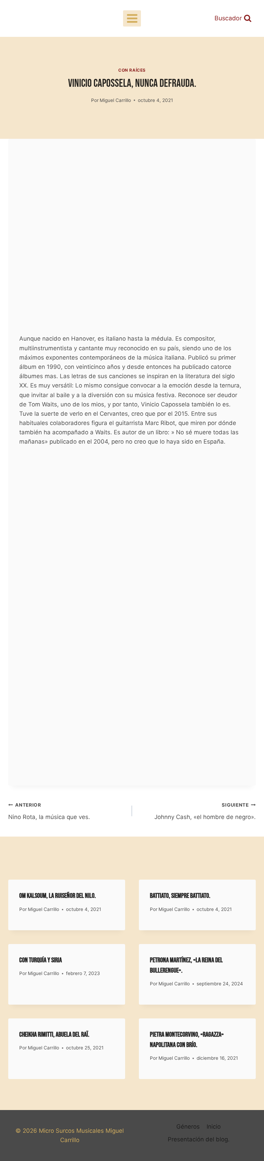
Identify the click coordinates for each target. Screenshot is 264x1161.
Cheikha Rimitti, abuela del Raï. (54, 1034)
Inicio (214, 1126)
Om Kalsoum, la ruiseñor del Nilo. (57, 896)
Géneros (188, 1126)
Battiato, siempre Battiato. (180, 896)
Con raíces (132, 70)
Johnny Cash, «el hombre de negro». (205, 811)
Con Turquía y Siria (40, 960)
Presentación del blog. (199, 1139)
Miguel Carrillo (115, 100)
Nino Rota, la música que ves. (49, 811)
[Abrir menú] (132, 18)
